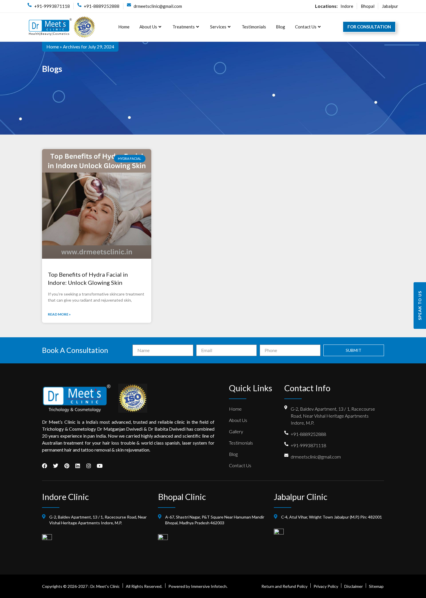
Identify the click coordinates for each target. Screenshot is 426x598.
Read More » (59, 314)
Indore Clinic (65, 497)
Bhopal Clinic (182, 497)
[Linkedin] (77, 465)
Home (124, 26)
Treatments (183, 26)
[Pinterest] (66, 465)
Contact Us (305, 26)
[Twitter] (55, 465)
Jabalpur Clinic (300, 497)
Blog (280, 26)
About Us (148, 26)
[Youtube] (99, 465)
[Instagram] (88, 465)
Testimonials (254, 26)
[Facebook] (44, 465)
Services (218, 26)
